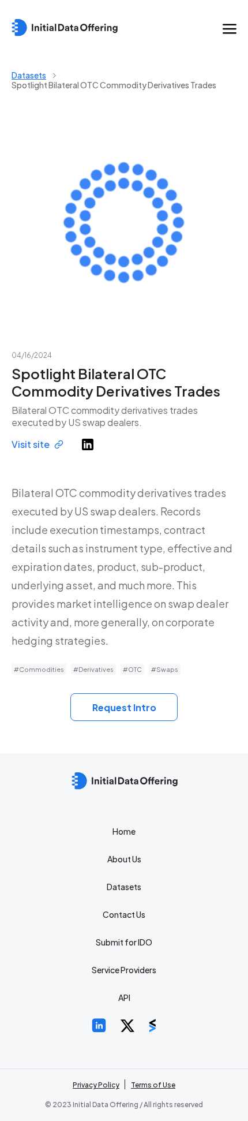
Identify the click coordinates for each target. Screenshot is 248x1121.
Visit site (31, 444)
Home (124, 831)
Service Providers (124, 970)
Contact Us (124, 914)
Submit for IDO (124, 942)
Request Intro (124, 707)
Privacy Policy (96, 1085)
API (124, 997)
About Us (124, 859)
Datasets (29, 75)
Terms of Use (153, 1085)
